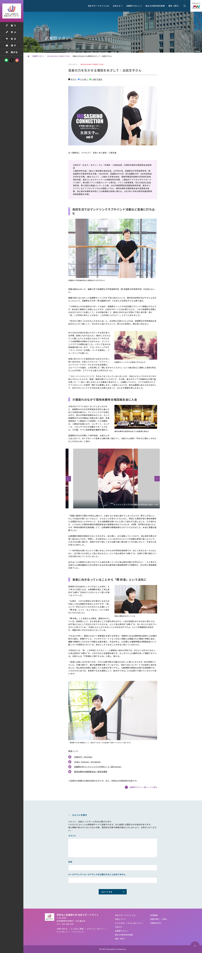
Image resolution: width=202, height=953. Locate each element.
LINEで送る (97, 79)
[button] (68, 478)
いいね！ (84, 79)
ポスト (74, 79)
